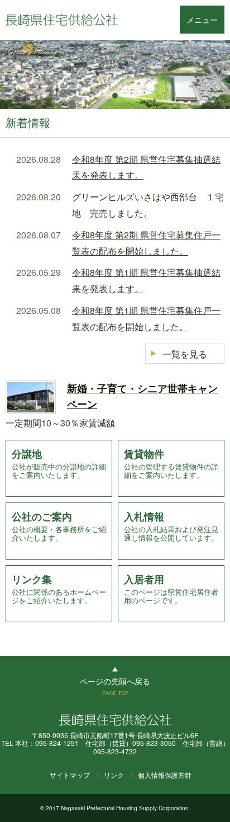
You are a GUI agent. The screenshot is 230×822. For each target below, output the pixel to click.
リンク (114, 774)
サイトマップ (70, 774)
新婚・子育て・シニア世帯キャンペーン (142, 396)
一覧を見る (184, 353)
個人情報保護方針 (164, 774)
